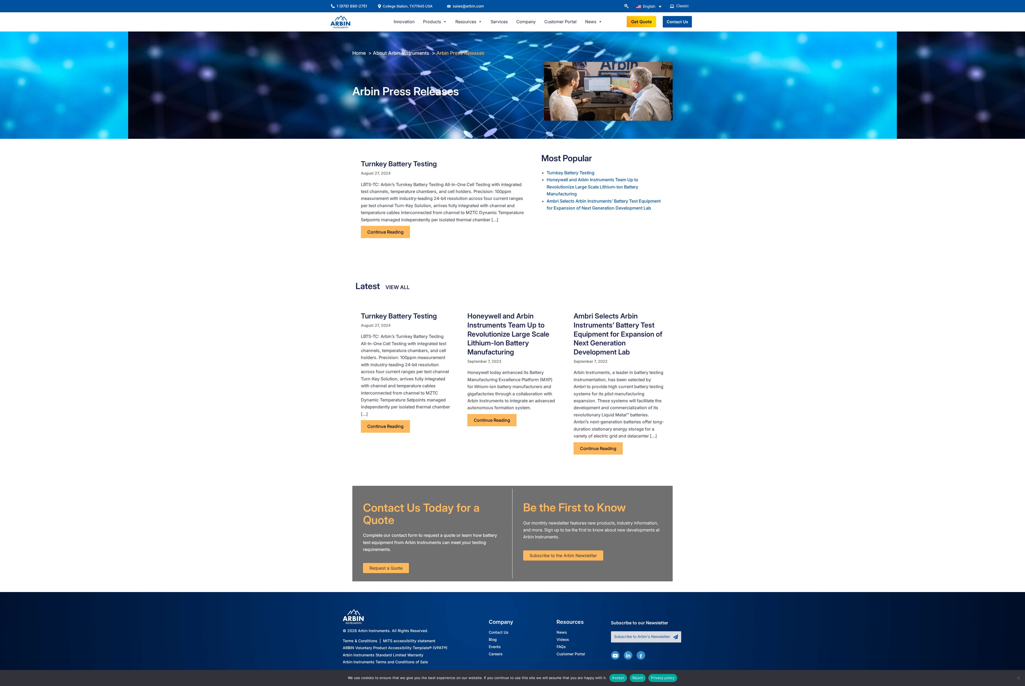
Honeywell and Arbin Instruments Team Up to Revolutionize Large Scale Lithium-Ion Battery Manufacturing (592, 186)
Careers (496, 654)
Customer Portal (560, 21)
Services (499, 21)
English (648, 6)
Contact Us (498, 632)
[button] (626, 6)
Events (495, 647)
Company (526, 21)
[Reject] (1018, 678)
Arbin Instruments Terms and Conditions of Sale (385, 662)
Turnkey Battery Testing (399, 164)
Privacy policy (663, 678)
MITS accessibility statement (409, 640)
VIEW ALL (397, 287)
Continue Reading (388, 232)
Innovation (404, 21)
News (562, 632)
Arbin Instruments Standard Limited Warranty (383, 655)
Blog (493, 640)
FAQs (561, 647)
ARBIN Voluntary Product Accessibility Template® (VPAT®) (395, 647)
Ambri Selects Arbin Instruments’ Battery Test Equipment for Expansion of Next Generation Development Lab (618, 334)
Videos (563, 640)
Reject (637, 678)
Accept (618, 678)
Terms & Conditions (360, 640)
